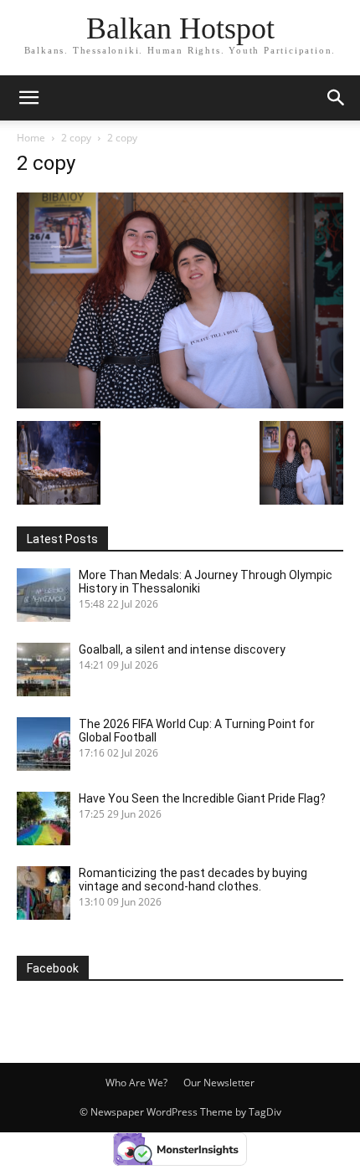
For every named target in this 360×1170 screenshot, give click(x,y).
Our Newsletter (219, 1082)
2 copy (76, 138)
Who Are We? (136, 1082)
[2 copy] (180, 404)
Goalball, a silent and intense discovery (182, 649)
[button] (336, 98)
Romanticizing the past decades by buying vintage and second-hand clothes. (193, 879)
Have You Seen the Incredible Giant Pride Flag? (202, 798)
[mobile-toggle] (28, 98)
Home (31, 138)
